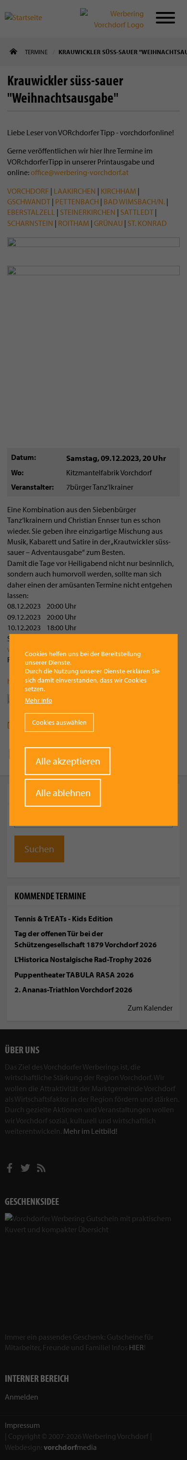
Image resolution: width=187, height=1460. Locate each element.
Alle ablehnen (63, 793)
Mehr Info (38, 700)
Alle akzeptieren (67, 761)
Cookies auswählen (59, 722)
